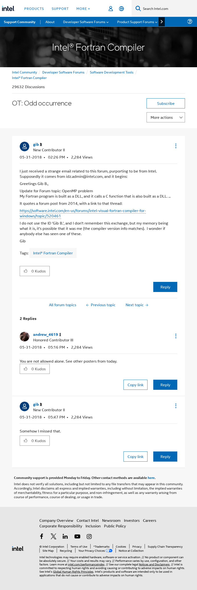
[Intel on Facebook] (41, 537)
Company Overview (56, 520)
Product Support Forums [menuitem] (135, 21)
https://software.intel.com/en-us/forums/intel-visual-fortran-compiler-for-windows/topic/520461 (83, 213)
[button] (175, 145)
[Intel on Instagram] (89, 537)
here (151, 477)
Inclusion (93, 526)
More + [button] (83, 8)
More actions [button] (162, 117)
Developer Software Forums (63, 71)
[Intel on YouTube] (77, 537)
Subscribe (166, 103)
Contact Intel (88, 520)
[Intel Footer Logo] (18, 548)
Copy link (135, 384)
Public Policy (115, 526)
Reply (165, 287)
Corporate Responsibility (60, 526)
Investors (132, 520)
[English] (121, 8)
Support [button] (60, 8)
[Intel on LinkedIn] (65, 537)
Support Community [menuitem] (19, 21)
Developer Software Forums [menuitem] (84, 21)
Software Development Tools (112, 71)
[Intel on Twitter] (53, 537)
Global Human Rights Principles (73, 571)
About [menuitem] (50, 21)
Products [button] (34, 8)
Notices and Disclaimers (154, 564)
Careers (149, 520)
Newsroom (111, 520)
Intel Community (24, 71)
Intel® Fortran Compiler (29, 77)
